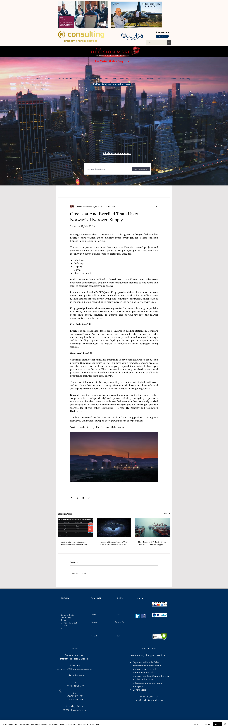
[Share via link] (89, 498)
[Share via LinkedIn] (83, 498)
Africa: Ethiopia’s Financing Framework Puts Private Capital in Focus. (74, 543)
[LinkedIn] (137, 616)
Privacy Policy (94, 724)
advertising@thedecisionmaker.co (74, 668)
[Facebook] (143, 616)
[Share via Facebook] (71, 498)
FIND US (65, 598)
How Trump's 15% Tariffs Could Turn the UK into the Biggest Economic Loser (152, 543)
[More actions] (156, 206)
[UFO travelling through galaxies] (114, 527)
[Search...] (169, 42)
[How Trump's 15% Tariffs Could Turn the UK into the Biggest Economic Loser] (152, 527)
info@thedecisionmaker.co (74, 658)
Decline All (206, 724)
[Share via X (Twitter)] (77, 498)
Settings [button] (195, 724)
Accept (217, 724)
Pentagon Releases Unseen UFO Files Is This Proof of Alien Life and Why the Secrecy (114, 543)
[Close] (225, 724)
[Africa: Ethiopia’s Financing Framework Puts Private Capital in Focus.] (75, 527)
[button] (186, 78)
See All (167, 513)
